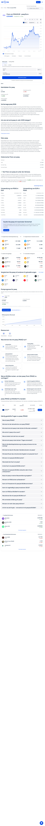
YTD (37, 19)
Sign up (38, 2)
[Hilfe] (41, 823)
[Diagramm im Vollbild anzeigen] (40, 22)
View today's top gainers (22, 530)
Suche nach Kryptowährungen (31, 6)
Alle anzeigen (41, 272)
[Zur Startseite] (5, 2)
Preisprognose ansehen (5, 133)
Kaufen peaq (6, 230)
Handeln (40, 409)
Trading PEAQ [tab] (11, 61)
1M (29, 19)
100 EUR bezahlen (22, 77)
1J (34, 19)
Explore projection (6, 310)
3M (32, 19)
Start (2, 7)
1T (25, 19)
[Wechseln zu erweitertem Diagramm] (40, 19)
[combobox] (35, 8)
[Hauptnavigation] (42, 2)
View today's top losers (22, 549)
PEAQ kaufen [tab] (4, 61)
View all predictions (16, 310)
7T (27, 19)
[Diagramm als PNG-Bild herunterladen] (37, 22)
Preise (5, 7)
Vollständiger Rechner (38, 185)
